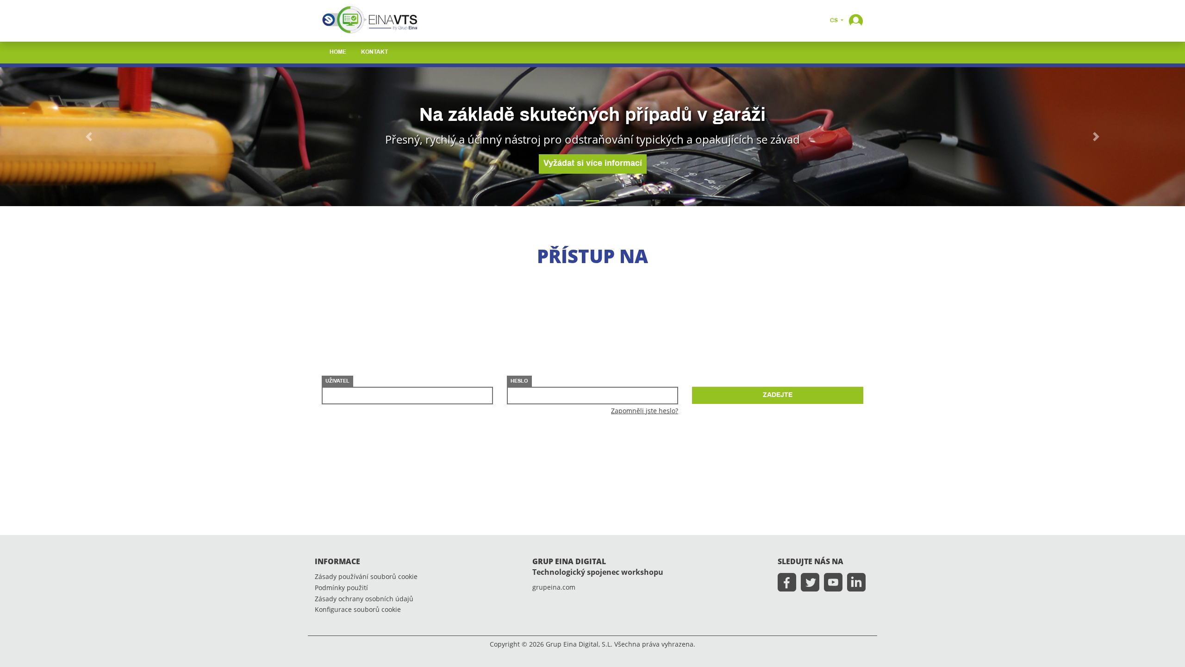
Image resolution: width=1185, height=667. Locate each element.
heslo (519, 381)
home (338, 52)
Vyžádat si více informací (592, 164)
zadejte (777, 395)
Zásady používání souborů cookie (366, 577)
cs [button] (834, 21)
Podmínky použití (341, 588)
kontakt (374, 52)
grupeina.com (553, 587)
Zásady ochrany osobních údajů (364, 599)
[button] (856, 20)
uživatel (337, 381)
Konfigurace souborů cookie (358, 610)
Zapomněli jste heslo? (644, 410)
